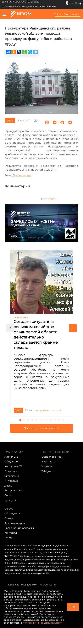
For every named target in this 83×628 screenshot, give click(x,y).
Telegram (47, 471)
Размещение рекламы (19, 527)
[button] (10, 328)
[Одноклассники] (67, 3)
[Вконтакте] (71, 3)
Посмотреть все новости (41, 428)
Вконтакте (48, 461)
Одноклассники (52, 456)
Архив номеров (14, 523)
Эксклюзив (11, 475)
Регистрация (70, 14)
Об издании (12, 513)
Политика (10, 471)
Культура (10, 500)
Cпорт (8, 495)
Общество (11, 461)
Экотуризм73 (12, 490)
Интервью (11, 480)
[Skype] (30, 52)
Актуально (11, 456)
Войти (58, 14)
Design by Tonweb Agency (22, 584)
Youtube (47, 466)
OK (73, 607)
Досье (8, 485)
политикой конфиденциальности (43, 622)
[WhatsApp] (24, 52)
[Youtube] (76, 3)
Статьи (8, 518)
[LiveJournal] (19, 52)
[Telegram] (80, 3)
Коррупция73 (13, 466)
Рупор (8, 537)
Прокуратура (22, 175)
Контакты (10, 532)
